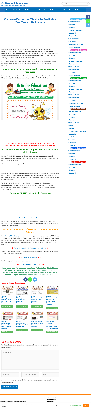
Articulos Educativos (14, 2)
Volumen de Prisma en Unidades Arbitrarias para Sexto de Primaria (52, 325)
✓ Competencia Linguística (76, 131)
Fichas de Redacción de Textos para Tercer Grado (30, 248)
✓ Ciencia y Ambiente (75, 30)
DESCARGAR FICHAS (7, 306)
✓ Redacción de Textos (75, 44)
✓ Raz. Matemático (74, 22)
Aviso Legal (50, 401)
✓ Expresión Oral (73, 39)
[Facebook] (25, 279)
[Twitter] (35, 279)
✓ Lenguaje (71, 140)
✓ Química (71, 145)
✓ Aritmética (71, 24)
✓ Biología (71, 128)
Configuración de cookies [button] (75, 405)
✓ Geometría (71, 33)
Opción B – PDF (36, 218)
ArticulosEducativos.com (12, 236)
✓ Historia (70, 137)
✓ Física (70, 125)
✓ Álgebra (71, 27)
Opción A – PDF (24, 218)
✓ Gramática (71, 41)
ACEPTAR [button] (86, 405)
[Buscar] (87, 3)
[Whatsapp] (30, 279)
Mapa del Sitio (51, 399)
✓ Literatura (71, 142)
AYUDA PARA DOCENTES (30, 264)
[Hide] (89, 28)
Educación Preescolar (30, 257)
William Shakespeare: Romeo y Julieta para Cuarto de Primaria (6, 299)
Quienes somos (52, 397)
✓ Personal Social (73, 47)
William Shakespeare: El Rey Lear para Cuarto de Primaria (36, 299)
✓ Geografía (71, 134)
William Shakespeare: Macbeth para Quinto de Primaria (20, 299)
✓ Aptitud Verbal (73, 36)
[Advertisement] (30, 37)
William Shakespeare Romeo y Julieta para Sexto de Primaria (6, 325)
